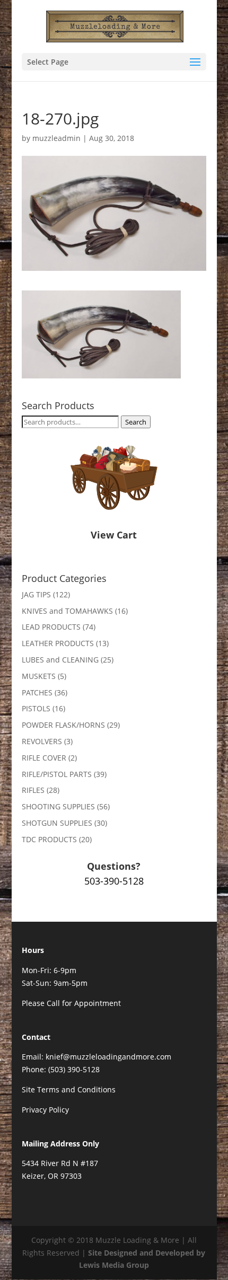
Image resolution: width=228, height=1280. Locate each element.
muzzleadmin (56, 138)
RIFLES (33, 790)
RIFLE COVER (44, 758)
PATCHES (37, 692)
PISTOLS (36, 708)
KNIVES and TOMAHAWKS (67, 611)
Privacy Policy (45, 1110)
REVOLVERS (42, 741)
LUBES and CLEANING (60, 660)
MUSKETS (39, 676)
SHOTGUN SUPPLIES (57, 823)
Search (135, 422)
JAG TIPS (36, 594)
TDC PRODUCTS (49, 839)
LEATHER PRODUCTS (58, 643)
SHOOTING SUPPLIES (58, 806)
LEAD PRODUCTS (51, 627)
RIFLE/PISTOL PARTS (57, 774)
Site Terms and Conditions (69, 1089)
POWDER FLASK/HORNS (63, 725)
